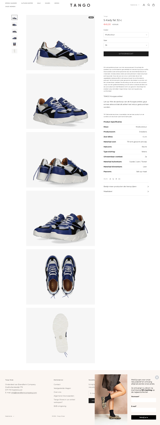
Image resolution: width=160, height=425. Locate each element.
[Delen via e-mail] (119, 179)
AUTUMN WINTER (27, 3)
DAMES (47, 3)
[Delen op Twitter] (113, 179)
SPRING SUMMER (11, 3)
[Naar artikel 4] (14, 37)
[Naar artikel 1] (14, 17)
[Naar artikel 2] (14, 24)
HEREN (56, 3)
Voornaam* (135, 396)
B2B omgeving (60, 406)
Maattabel (108, 191)
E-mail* (133, 406)
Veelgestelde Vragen (62, 388)
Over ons (57, 392)
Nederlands (133, 5)
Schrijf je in (144, 417)
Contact (57, 384)
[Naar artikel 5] (14, 44)
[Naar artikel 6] (14, 51)
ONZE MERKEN (10, 6)
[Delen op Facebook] (110, 179)
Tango (106, 16)
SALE (39, 3)
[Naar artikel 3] (14, 30)
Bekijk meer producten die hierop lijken (120, 187)
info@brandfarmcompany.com (24, 393)
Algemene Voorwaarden (64, 396)
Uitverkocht (126, 54)
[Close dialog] (157, 377)
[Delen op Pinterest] (116, 179)
